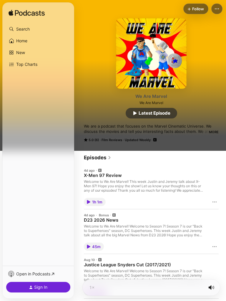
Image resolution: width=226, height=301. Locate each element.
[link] (97, 157)
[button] (38, 29)
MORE (214, 132)
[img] (27, 13)
